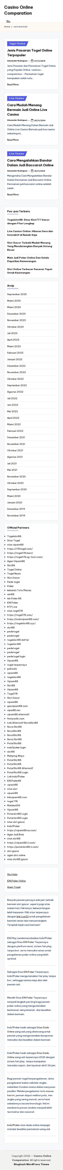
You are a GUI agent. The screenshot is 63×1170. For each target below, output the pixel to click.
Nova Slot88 (14, 726)
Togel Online (17, 43)
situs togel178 (15, 610)
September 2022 (17, 385)
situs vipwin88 (15, 544)
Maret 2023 (14, 346)
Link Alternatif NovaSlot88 (22, 722)
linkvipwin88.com (17, 797)
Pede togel (13, 581)
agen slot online (16, 855)
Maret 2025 (14, 300)
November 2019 (16, 515)
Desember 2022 (16, 365)
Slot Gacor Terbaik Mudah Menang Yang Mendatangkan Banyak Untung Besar (29, 246)
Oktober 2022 (15, 378)
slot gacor (13, 851)
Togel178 (12, 693)
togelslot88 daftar (18, 639)
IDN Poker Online (16, 880)
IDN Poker (12, 602)
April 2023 (13, 339)
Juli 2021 (12, 463)
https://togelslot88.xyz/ (21, 623)
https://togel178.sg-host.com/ (25, 557)
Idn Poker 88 (14, 598)
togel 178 (12, 801)
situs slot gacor (16, 822)
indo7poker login (16, 747)
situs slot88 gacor (17, 859)
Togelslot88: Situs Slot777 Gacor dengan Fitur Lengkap (28, 221)
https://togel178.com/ (20, 615)
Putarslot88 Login (17, 813)
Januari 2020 (14, 502)
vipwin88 (12, 672)
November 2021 (16, 444)
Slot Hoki (12, 874)
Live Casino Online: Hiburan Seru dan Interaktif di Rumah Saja (30, 233)
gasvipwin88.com (17, 706)
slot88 (11, 627)
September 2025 (17, 294)
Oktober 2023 (15, 326)
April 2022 (13, 417)
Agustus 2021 (15, 456)
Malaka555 (13, 805)
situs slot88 (13, 838)
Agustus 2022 (15, 391)
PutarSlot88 (14, 743)
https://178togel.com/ (20, 548)
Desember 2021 (16, 437)
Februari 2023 (15, 352)
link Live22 (23, 916)
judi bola (12, 668)
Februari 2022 (15, 430)
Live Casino (16, 98)
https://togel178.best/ (20, 553)
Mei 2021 (12, 469)
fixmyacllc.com (15, 718)
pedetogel (13, 631)
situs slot (12, 788)
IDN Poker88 (14, 780)
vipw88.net (13, 710)
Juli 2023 (12, 333)
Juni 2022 (12, 404)
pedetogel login (16, 656)
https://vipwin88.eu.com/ (22, 830)
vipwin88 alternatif (18, 714)
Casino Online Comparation (18, 10)
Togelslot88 (14, 536)
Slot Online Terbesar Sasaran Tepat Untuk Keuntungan (29, 271)
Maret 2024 (14, 307)
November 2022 (16, 372)
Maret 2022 (14, 424)
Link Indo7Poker (16, 776)
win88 (10, 594)
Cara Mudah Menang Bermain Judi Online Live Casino (27, 109)
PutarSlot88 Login (17, 772)
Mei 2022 (12, 411)
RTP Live (12, 606)
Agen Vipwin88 (16, 561)
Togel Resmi (14, 573)
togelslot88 (14, 644)
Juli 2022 (12, 398)
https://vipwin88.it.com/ (21, 842)
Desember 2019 (16, 508)
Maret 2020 (14, 496)
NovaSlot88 (14, 730)
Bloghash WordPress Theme (31, 1164)
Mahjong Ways (15, 755)
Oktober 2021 (15, 450)
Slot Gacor (13, 577)
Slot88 (11, 565)
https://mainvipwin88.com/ (23, 619)
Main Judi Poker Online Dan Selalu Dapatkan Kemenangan (28, 259)
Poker (10, 586)
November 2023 (16, 320)
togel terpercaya (17, 664)
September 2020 (17, 489)
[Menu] (8, 21)
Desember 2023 (16, 313)
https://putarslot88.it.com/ (23, 846)
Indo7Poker (13, 826)
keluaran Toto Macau (19, 590)
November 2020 (16, 476)
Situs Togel (13, 540)
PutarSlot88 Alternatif (20, 768)
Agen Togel (13, 887)
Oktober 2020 (15, 483)
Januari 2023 (14, 359)
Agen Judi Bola (15, 834)
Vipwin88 (12, 660)
